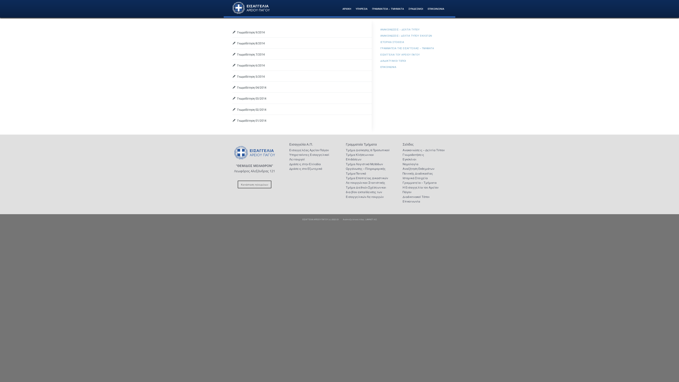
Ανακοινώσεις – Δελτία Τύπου (400, 29)
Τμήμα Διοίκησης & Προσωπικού (368, 150)
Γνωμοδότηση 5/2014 (251, 76)
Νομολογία (410, 164)
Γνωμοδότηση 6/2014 (251, 65)
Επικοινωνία (388, 67)
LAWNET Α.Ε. (371, 219)
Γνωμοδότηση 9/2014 (251, 32)
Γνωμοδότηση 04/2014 (251, 87)
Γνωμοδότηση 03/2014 (251, 98)
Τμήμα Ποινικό (356, 173)
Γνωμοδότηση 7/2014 (251, 54)
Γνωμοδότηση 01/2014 (251, 120)
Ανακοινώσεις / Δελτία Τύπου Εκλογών (406, 35)
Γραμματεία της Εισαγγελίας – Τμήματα (407, 48)
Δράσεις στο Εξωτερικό (305, 169)
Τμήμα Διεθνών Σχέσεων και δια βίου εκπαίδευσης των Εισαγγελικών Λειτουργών (366, 192)
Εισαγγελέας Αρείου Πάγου (309, 150)
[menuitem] (346, 9)
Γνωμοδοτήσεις (413, 155)
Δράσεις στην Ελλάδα (305, 164)
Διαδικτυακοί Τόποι (393, 60)
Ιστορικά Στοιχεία (415, 178)
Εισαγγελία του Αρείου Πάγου (400, 54)
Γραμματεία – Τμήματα (420, 183)
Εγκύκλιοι (409, 159)
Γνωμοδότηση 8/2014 (251, 43)
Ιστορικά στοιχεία (392, 42)
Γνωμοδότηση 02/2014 (251, 109)
